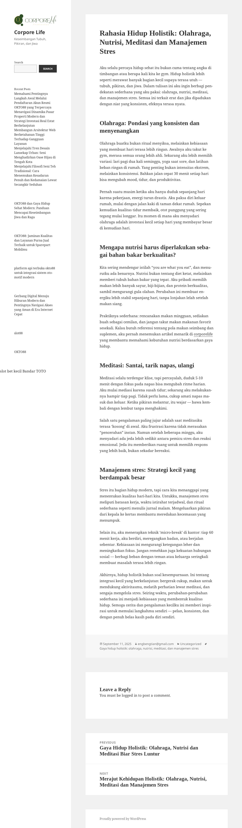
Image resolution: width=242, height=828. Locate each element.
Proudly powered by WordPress (123, 819)
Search (18, 62)
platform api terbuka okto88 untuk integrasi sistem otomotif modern (34, 272)
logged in (129, 695)
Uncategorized (190, 644)
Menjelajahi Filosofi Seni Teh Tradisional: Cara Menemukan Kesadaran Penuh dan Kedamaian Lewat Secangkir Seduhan (35, 175)
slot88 (18, 333)
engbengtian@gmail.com (156, 644)
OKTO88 (20, 352)
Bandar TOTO (34, 371)
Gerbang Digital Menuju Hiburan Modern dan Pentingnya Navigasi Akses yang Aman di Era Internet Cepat (33, 305)
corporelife (203, 334)
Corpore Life (29, 32)
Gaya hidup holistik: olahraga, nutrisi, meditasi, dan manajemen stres (149, 648)
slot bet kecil (11, 371)
